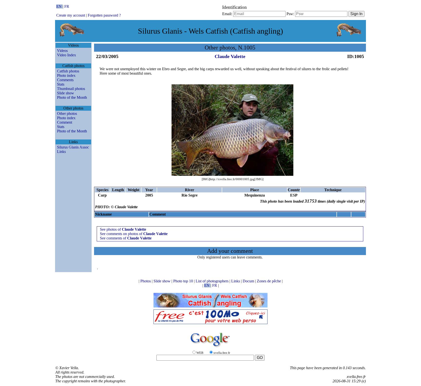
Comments (65, 80)
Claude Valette (230, 56)
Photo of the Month (72, 97)
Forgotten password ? (104, 15)
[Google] (210, 348)
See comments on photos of (134, 234)
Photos (146, 281)
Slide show (65, 93)
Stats (60, 84)
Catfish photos (68, 71)
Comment (64, 122)
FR (66, 6)
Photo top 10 (183, 281)
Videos (62, 51)
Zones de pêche (269, 281)
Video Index (66, 55)
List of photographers (213, 281)
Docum (249, 281)
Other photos (67, 113)
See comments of (126, 238)
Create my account (70, 15)
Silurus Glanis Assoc (73, 147)
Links (61, 151)
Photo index (66, 75)
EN (59, 6)
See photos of (123, 229)
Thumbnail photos (71, 89)
